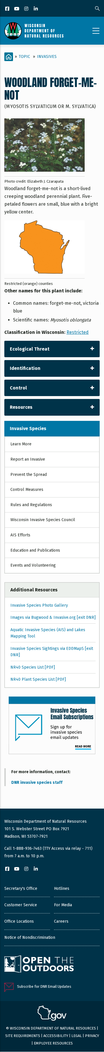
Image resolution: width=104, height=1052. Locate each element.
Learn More (20, 444)
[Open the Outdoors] (39, 964)
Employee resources (53, 1043)
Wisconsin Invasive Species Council (42, 519)
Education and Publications (35, 550)
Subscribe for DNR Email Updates (44, 986)
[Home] (34, 30)
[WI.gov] (52, 1014)
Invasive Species (28, 428)
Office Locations (19, 921)
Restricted (77, 332)
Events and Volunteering (33, 565)
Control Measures (26, 489)
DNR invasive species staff (36, 782)
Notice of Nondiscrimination (29, 937)
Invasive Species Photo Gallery (39, 605)
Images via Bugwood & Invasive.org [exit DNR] (53, 617)
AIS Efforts (20, 535)
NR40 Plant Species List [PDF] (38, 679)
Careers (61, 921)
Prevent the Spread (28, 474)
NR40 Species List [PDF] (32, 667)
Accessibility (55, 1036)
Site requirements (22, 1036)
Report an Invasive (27, 459)
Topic (24, 56)
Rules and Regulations (31, 504)
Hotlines (61, 888)
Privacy (92, 1036)
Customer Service (20, 904)
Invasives (47, 56)
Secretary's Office (20, 888)
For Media (63, 904)
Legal (76, 1036)
